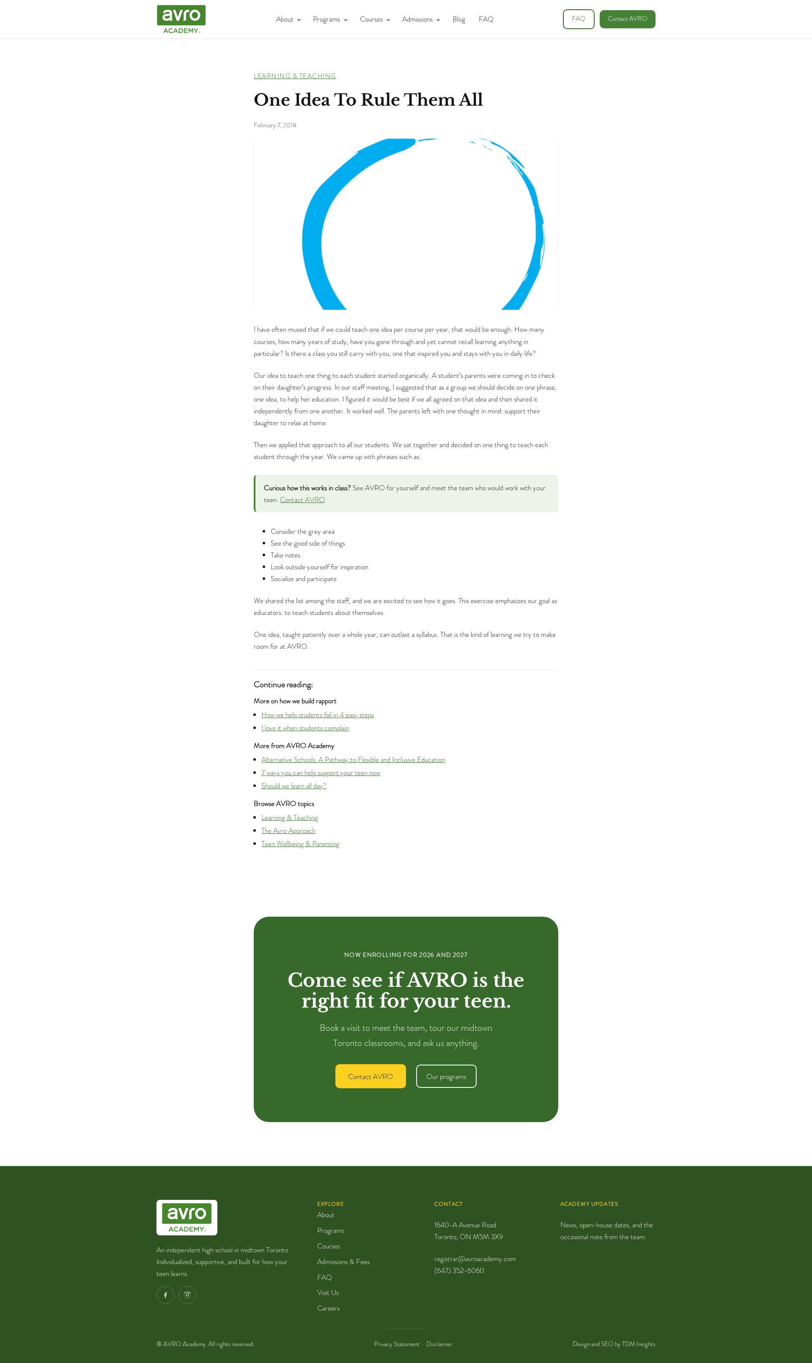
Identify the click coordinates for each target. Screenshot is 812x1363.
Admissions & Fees (343, 1261)
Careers (328, 1308)
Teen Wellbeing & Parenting (300, 844)
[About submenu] (297, 19)
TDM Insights (639, 1344)
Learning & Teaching (295, 76)
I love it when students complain (305, 728)
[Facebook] (165, 1295)
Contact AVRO (627, 18)
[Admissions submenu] (436, 19)
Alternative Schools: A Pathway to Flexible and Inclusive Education (353, 759)
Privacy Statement (397, 1344)
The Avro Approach (288, 830)
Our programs (446, 1076)
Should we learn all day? (293, 786)
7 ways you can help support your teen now (320, 773)
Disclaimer (439, 1344)
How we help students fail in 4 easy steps (317, 715)
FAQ (578, 18)
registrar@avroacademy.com (475, 1259)
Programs (330, 1230)
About (326, 1215)
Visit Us (328, 1292)
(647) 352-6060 (459, 1270)
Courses (328, 1246)
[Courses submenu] (386, 19)
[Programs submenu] (344, 19)
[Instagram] (187, 1295)
